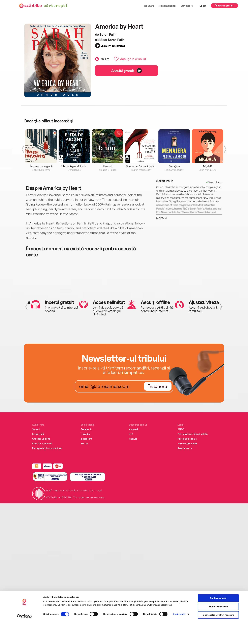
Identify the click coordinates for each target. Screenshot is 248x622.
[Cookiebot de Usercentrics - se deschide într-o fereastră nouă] (24, 616)
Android (133, 429)
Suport (36, 429)
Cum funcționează (42, 443)
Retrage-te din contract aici (47, 448)
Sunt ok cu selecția (218, 606)
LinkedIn (85, 434)
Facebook (86, 429)
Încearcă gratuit (225, 5)
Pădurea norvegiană (41, 166)
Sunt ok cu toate (218, 598)
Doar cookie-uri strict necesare (218, 615)
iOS (131, 434)
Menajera (174, 166)
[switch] (94, 614)
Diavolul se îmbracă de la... (141, 166)
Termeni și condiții (187, 443)
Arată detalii (179, 614)
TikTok (84, 443)
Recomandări (167, 6)
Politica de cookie (187, 438)
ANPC (181, 429)
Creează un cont (41, 438)
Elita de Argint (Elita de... (74, 166)
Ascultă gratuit (122, 70)
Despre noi (38, 434)
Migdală (207, 166)
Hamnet (107, 166)
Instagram (86, 438)
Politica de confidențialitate (193, 434)
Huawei (133, 438)
